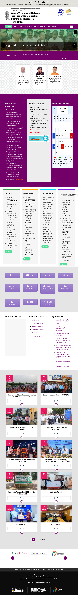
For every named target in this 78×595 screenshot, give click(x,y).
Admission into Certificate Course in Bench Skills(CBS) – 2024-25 (63, 355)
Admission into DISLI (62, 366)
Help (44, 569)
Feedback (18, 569)
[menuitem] (35, 1)
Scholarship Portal (37, 330)
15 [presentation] (71, 136)
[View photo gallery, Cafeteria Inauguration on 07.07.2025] (56, 404)
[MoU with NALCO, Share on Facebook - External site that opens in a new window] (54, 498)
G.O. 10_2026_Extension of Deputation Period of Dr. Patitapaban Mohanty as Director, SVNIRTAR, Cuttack (67, 206)
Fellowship (12, 304)
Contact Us (37, 569)
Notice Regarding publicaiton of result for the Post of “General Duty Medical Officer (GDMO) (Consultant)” (48, 234)
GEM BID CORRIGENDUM (12, 244)
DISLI (49, 276)
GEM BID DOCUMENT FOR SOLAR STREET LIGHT (12, 235)
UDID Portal (35, 320)
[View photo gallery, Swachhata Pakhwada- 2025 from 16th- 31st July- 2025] (21, 501)
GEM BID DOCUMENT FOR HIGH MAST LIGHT (12, 225)
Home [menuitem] (9, 26)
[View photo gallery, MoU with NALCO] (56, 501)
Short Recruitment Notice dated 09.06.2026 (29, 249)
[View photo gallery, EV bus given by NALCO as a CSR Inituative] (21, 437)
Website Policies (27, 569)
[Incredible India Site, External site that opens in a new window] (19, 553)
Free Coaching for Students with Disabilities (61, 328)
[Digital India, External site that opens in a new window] (57, 553)
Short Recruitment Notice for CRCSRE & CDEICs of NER (29, 229)
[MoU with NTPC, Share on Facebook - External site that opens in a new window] (20, 528)
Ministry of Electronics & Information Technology (33, 578)
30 (54, 152)
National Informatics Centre (45, 576)
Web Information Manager (55, 569)
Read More (19, 179)
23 (54, 147)
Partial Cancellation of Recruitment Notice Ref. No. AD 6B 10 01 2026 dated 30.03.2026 (48, 217)
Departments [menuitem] (52, 26)
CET (13, 276)
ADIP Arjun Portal (37, 326)
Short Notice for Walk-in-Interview (30, 240)
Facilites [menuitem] (27, 26)
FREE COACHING (30, 288)
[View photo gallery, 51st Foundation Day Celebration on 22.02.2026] (21, 469)
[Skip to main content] (30, 1)
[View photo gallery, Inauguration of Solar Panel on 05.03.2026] (56, 437)
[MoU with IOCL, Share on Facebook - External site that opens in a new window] (54, 528)
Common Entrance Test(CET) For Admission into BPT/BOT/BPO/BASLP (64, 340)
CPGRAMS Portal (37, 333)
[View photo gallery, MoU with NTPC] (21, 532)
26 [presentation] (63, 147)
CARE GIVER (13, 288)
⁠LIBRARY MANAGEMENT (48, 289)
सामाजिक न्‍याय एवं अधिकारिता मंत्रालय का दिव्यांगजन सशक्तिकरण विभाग (18, 5)
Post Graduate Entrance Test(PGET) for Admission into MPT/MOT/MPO (64, 347)
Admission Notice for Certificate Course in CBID (62, 321)
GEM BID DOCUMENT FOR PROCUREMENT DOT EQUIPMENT (12, 214)
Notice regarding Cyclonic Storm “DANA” (35, 54)
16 (54, 141)
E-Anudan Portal (37, 336)
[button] (3, 45)
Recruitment (65, 289)
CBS (67, 276)
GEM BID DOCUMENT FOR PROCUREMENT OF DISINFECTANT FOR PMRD (12, 201)
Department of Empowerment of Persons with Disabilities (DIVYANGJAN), (52, 5)
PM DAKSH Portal (37, 323)
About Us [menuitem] (17, 26)
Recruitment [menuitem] (38, 26)
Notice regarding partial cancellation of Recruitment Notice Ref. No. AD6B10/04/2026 (48, 201)
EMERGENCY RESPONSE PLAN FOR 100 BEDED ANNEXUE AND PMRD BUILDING (30, 200)
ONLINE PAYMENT (48, 303)
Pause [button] (75, 32)
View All (8, 251)
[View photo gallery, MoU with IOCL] (56, 532)
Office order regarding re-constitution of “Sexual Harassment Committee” (66, 244)
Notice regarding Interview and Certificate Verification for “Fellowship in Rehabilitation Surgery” (30, 215)
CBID (31, 302)
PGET (32, 276)
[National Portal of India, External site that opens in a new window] (38, 553)
